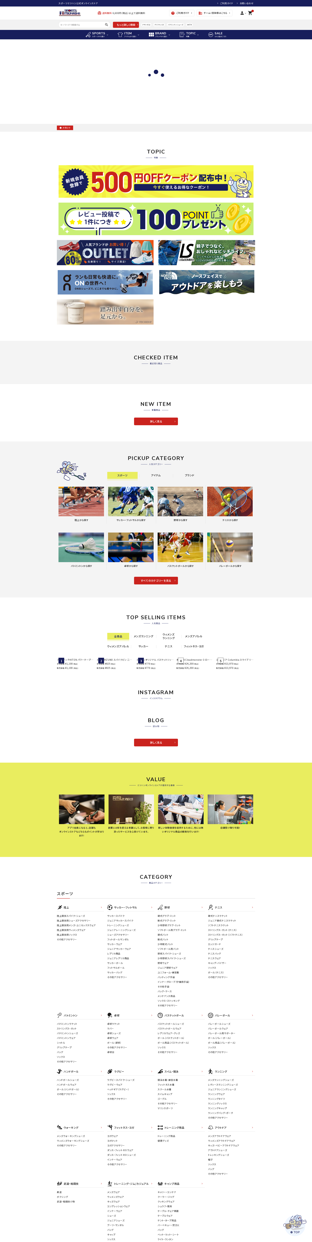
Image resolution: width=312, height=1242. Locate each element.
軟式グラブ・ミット (167, 958)
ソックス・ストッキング (169, 1038)
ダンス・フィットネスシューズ (121, 1192)
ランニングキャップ (217, 1145)
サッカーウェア (114, 981)
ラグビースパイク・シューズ (121, 1117)
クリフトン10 (159, 24)
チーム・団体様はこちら (212, 13)
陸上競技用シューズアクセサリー (74, 958)
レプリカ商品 (113, 991)
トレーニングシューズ (118, 962)
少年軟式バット (165, 981)
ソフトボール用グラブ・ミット (172, 967)
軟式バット (163, 976)
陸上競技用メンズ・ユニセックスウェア (76, 962)
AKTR (189, 24)
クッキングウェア (166, 1239)
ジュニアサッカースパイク (120, 958)
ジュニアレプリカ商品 (118, 995)
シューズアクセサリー (118, 972)
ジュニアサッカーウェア (119, 986)
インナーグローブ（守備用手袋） (174, 1019)
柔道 (59, 1229)
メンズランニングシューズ (221, 1117)
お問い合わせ (247, 3)
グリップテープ (215, 976)
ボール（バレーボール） (219, 1075)
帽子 (210, 1197)
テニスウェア (214, 995)
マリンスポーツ (165, 1145)
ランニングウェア (216, 1131)
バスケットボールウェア (170, 1066)
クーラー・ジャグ (166, 1234)
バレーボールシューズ (219, 1061)
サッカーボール (115, 1000)
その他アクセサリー (67, 976)
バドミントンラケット (67, 1061)
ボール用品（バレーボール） (222, 1080)
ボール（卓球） (114, 1080)
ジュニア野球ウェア (167, 1005)
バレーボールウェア (218, 1066)
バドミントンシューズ (175, 24)
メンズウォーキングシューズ (71, 1173)
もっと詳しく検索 (126, 25)
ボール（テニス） (216, 1009)
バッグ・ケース (165, 1028)
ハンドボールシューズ (68, 1117)
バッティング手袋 (166, 1014)
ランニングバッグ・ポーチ (220, 1150)
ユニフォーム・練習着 (168, 1009)
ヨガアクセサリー (116, 1182)
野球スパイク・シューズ (169, 991)
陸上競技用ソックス (67, 972)
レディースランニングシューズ (223, 1122)
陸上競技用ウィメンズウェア (71, 967)
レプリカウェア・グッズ (169, 1070)
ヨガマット (112, 1178)
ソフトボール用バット (168, 986)
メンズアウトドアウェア (219, 1173)
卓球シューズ (114, 1070)
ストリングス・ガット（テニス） (222, 967)
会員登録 (209, 3)
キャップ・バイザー (217, 1000)
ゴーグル (162, 1136)
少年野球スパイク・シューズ (172, 995)
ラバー (110, 1066)
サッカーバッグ (114, 1009)
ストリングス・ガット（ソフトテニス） (225, 972)
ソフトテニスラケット (218, 962)
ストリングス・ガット (67, 1066)
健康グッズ (163, 1178)
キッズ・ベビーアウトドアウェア (223, 1182)
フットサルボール (116, 1005)
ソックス (212, 1005)
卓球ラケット (113, 1061)
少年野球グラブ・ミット (169, 962)
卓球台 (110, 1089)
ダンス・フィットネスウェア (120, 1187)
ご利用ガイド (226, 3)
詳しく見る (156, 421)
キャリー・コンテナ (167, 1229)
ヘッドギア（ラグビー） (118, 1126)
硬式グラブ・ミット (167, 953)
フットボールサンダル (118, 976)
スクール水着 (164, 1126)
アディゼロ (146, 24)
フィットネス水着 (166, 1122)
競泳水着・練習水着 (168, 1117)
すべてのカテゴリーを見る (156, 580)
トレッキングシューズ (218, 1192)
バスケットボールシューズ (171, 1061)
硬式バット (163, 972)
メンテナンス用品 (166, 1033)
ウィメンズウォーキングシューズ (73, 1178)
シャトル (61, 1080)
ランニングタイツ (216, 1136)
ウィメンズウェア (115, 1234)
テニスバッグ (214, 991)
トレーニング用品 (166, 1173)
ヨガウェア (112, 1173)
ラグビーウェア (115, 1122)
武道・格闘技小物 (66, 1239)
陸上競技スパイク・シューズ (71, 953)
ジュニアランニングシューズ (222, 1126)
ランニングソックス (217, 1140)
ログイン (193, 3)
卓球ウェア (112, 1075)
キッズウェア (113, 1239)
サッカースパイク (116, 953)
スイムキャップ (165, 1131)
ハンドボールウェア (66, 1122)
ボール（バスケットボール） (171, 1075)
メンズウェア (113, 1229)
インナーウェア (114, 1197)
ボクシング (62, 1234)
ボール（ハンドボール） (68, 1126)
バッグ (60, 1089)
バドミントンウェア (66, 1075)
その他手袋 (163, 1024)
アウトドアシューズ (217, 1187)
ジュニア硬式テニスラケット (222, 958)
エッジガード (214, 981)
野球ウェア (163, 1000)
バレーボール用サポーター (221, 1070)
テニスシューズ (215, 986)
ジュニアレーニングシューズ (121, 967)
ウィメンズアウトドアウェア (221, 1178)
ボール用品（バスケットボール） (173, 1080)
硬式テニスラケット (218, 953)
